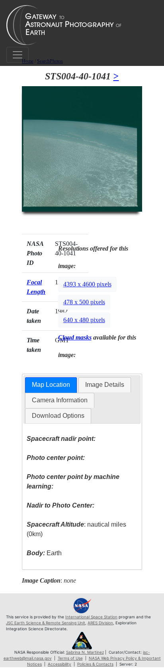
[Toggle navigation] (17, 55)
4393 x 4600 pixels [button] (87, 284)
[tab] (51, 385)
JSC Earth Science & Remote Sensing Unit (45, 622)
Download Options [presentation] (58, 415)
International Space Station (91, 616)
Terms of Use (70, 658)
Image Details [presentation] (104, 384)
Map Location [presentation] (51, 384)
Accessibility (59, 664)
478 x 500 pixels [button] (84, 302)
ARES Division (100, 622)
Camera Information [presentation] (60, 400)
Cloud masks (75, 337)
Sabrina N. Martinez (85, 652)
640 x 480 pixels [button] (84, 320)
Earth (44, 553)
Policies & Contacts (95, 664)
